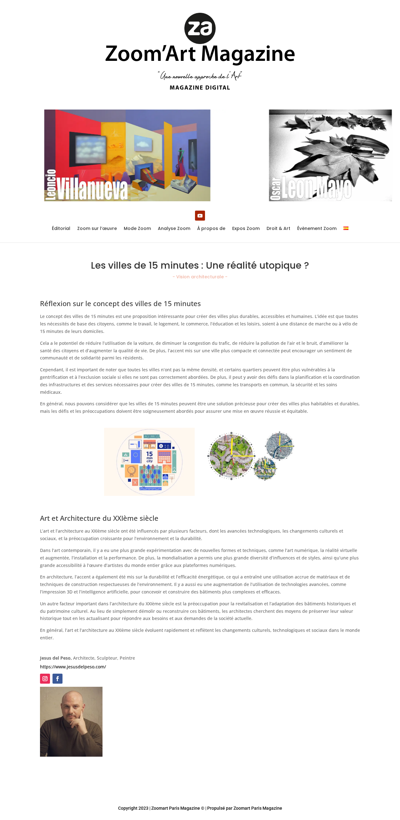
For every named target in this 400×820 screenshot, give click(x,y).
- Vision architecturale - (200, 277)
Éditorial (61, 229)
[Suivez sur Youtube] (200, 216)
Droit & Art (278, 229)
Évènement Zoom (317, 229)
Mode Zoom (137, 229)
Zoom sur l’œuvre (97, 229)
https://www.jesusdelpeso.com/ (73, 667)
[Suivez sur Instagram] (45, 679)
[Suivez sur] (70, 679)
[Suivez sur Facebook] (57, 679)
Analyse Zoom (174, 229)
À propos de (211, 229)
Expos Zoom (246, 229)
